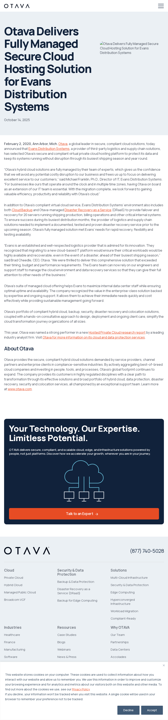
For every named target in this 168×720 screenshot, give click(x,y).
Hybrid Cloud (13, 585)
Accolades (118, 657)
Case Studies (66, 635)
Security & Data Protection (70, 572)
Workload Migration (124, 611)
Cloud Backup (22, 210)
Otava (62, 144)
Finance (9, 642)
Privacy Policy (81, 689)
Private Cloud (13, 577)
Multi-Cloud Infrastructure (129, 577)
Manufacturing (14, 649)
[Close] (163, 665)
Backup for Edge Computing (77, 600)
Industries (13, 627)
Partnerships (120, 642)
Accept (152, 710)
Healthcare (12, 635)
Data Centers (120, 649)
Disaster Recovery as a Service (88, 210)
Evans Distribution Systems (48, 148)
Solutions (119, 570)
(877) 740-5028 (147, 550)
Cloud (9, 570)
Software (10, 657)
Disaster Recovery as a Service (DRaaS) (73, 591)
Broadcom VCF (14, 599)
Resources (66, 627)
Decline (128, 710)
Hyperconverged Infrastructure (123, 601)
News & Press (66, 657)
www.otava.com (20, 389)
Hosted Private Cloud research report (117, 332)
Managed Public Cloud (20, 592)
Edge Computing (123, 592)
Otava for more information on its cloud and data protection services (94, 337)
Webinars (64, 649)
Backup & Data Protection (75, 582)
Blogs (61, 642)
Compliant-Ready (123, 618)
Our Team (118, 635)
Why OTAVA (120, 627)
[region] (84, 691)
